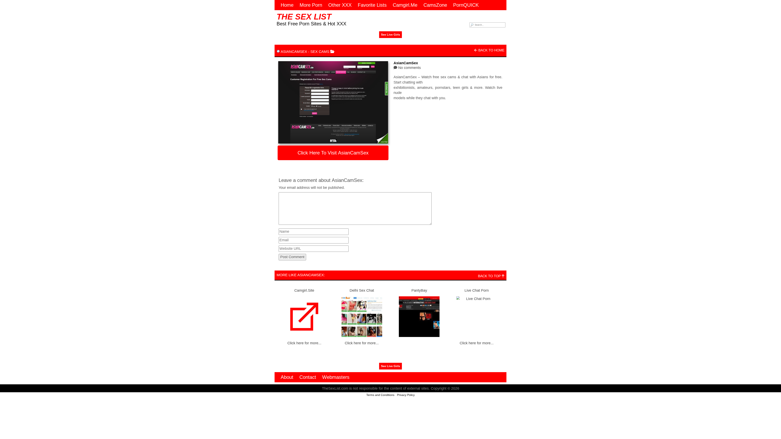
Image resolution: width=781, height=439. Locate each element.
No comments (409, 68)
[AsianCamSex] (333, 102)
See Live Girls (390, 34)
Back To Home (490, 50)
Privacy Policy (406, 395)
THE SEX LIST (304, 16)
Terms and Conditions (380, 395)
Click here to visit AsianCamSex (333, 152)
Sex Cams (319, 52)
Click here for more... (304, 343)
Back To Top (490, 276)
